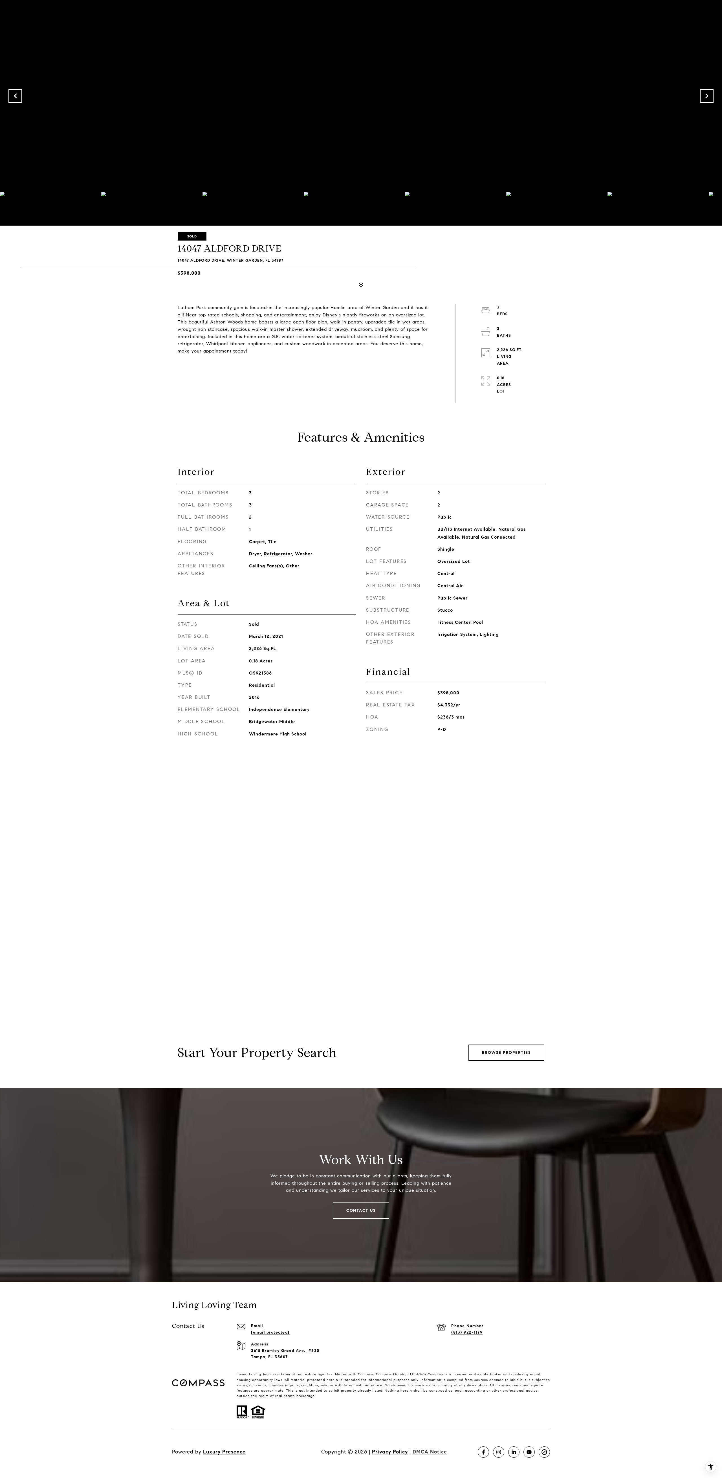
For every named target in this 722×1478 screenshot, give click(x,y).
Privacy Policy (390, 1452)
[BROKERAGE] (544, 1452)
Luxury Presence (224, 1452)
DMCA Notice (430, 1452)
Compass (384, 1374)
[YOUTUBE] (529, 1452)
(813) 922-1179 (467, 1332)
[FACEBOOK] (483, 1452)
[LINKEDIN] (514, 1452)
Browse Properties (506, 1052)
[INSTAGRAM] (498, 1452)
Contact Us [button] (361, 1210)
